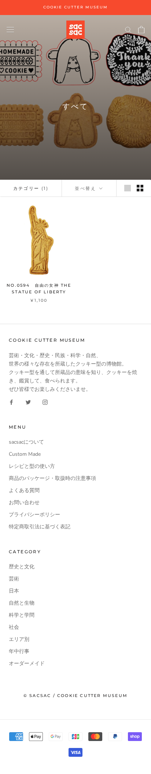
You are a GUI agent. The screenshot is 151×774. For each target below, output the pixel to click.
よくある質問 (24, 490)
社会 (14, 627)
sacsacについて (26, 442)
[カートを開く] (141, 29)
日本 (14, 590)
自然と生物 (21, 602)
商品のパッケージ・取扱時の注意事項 (52, 478)
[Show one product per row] (127, 188)
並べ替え (86, 188)
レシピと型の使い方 (32, 466)
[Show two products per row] (140, 188)
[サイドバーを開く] (10, 29)
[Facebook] (11, 401)
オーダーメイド (27, 663)
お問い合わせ (24, 502)
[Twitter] (28, 401)
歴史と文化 (21, 566)
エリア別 (19, 639)
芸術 (14, 578)
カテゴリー (31, 188)
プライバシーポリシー (34, 514)
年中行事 (19, 651)
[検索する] (128, 29)
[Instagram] (45, 401)
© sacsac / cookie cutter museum (75, 695)
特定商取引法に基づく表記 (39, 526)
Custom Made (25, 454)
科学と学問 (21, 615)
